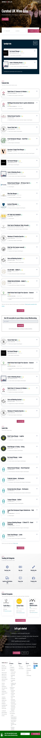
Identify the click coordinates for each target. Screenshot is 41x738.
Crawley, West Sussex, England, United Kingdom (17, 273)
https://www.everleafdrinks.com (23, 612)
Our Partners (12, 713)
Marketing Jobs (33, 570)
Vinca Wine (9, 151)
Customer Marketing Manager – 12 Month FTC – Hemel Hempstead (20, 523)
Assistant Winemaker (12, 204)
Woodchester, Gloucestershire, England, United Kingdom (18, 229)
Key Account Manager (15, 51)
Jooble (12, 715)
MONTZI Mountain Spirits (33, 604)
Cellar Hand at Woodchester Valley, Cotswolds (18, 225)
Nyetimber (9, 271)
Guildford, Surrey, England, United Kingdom (16, 95)
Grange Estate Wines (11, 195)
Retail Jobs (13, 678)
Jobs (11, 665)
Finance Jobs (20, 581)
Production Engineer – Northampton (15, 478)
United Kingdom (11, 186)
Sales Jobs (20, 570)
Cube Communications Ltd (14, 64)
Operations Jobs (7, 570)
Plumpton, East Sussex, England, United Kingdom (17, 207)
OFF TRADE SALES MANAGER (14, 215)
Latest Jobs (5, 19)
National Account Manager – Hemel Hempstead (18, 468)
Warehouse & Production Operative (16, 236)
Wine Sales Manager (12, 193)
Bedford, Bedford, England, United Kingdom (16, 503)
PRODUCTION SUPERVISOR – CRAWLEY (17, 281)
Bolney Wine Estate (11, 129)
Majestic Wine (10, 437)
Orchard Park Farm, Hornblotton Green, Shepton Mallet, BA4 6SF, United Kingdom (21, 299)
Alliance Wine (10, 216)
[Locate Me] (26, 31)
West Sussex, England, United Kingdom (15, 131)
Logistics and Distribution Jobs (7, 581)
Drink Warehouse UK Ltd (12, 162)
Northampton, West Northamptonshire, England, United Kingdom (20, 482)
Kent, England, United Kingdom (16, 55)
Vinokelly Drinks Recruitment (13, 184)
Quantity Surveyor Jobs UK (13, 724)
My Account (21, 668)
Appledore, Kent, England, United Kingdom (16, 251)
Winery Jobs (13, 672)
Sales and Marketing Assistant (15, 258)
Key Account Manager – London (14, 457)
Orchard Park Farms (12, 296)
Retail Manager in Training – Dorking (15, 447)
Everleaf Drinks (19, 606)
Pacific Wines (6, 606)
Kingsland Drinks (11, 117)
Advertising (29, 675)
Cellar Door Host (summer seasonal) (15, 247)
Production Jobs (34, 581)
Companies (12, 667)
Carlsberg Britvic (11, 469)
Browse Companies (20, 620)
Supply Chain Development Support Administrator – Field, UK (20, 511)
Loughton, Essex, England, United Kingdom (16, 439)
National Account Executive (14, 116)
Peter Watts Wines (11, 260)
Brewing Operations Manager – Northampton (17, 489)
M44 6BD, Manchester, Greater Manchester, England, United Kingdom (20, 119)
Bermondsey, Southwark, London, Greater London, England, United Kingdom (21, 153)
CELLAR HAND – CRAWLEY (14, 270)
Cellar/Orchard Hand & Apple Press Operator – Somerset (21, 293)
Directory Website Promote (12, 729)
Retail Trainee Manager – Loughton (15, 436)
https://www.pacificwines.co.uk (10, 611)
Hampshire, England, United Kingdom (15, 197)
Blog (27, 672)
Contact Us (29, 668)
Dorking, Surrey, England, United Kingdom (16, 450)
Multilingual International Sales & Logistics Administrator (21, 103)
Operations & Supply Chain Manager (15, 150)
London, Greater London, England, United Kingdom (19, 66)
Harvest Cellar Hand (12, 127)
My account (12, 711)
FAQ (27, 673)
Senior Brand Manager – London (14, 535)
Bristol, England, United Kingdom (14, 142)
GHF (8, 140)
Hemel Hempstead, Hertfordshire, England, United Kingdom (19, 471)
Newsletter (29, 670)
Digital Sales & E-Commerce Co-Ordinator (17, 91)
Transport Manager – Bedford (14, 500)
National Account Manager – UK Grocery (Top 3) (18, 183)
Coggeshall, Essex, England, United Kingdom (16, 262)
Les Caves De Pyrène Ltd (12, 93)
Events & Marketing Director (16, 63)
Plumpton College (10, 205)
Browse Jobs (20, 310)
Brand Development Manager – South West (17, 139)
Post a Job (15, 543)
